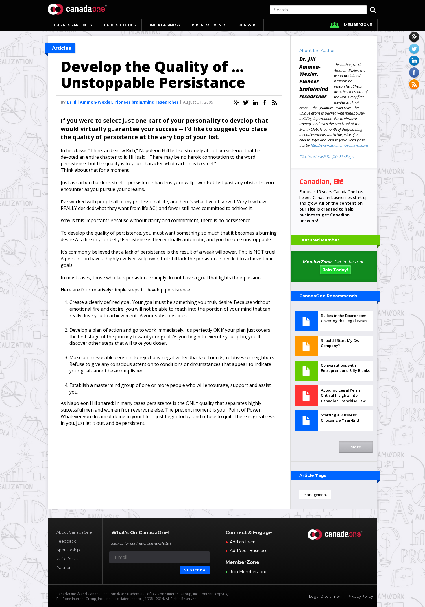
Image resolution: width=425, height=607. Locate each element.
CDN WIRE (248, 25)
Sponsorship (68, 549)
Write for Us (67, 558)
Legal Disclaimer (324, 596)
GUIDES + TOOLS (120, 25)
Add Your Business (248, 550)
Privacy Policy (360, 596)
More (355, 446)
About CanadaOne (74, 532)
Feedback (66, 541)
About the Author (317, 50)
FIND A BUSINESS (163, 25)
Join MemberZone (248, 571)
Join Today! (335, 269)
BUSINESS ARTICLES (73, 25)
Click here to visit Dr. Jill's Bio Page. (326, 156)
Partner (63, 567)
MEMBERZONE (358, 25)
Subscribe (194, 570)
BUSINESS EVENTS (209, 25)
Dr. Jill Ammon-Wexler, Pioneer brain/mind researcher (122, 102)
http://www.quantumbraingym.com (339, 145)
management (315, 494)
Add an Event (243, 542)
